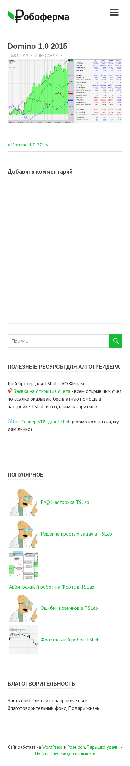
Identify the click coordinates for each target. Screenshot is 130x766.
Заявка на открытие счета (42, 391)
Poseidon (76, 747)
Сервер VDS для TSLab (46, 421)
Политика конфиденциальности (65, 753)
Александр (46, 55)
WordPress (52, 747)
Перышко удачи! (103, 747)
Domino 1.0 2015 (29, 144)
